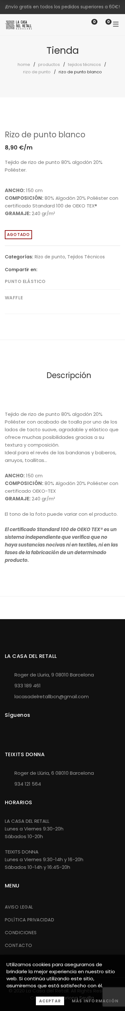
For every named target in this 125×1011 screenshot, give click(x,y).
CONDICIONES (21, 932)
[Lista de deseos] (88, 24)
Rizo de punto (37, 72)
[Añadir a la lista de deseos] (110, 128)
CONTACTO (18, 945)
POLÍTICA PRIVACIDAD (29, 920)
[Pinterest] (62, 269)
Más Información (95, 1001)
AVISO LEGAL (19, 907)
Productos (49, 64)
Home (24, 64)
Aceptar (50, 1001)
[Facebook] (42, 269)
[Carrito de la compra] (102, 24)
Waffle (14, 298)
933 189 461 (27, 685)
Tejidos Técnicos (84, 64)
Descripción (68, 375)
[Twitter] (52, 269)
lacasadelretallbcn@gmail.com (51, 696)
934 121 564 (27, 783)
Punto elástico (25, 281)
